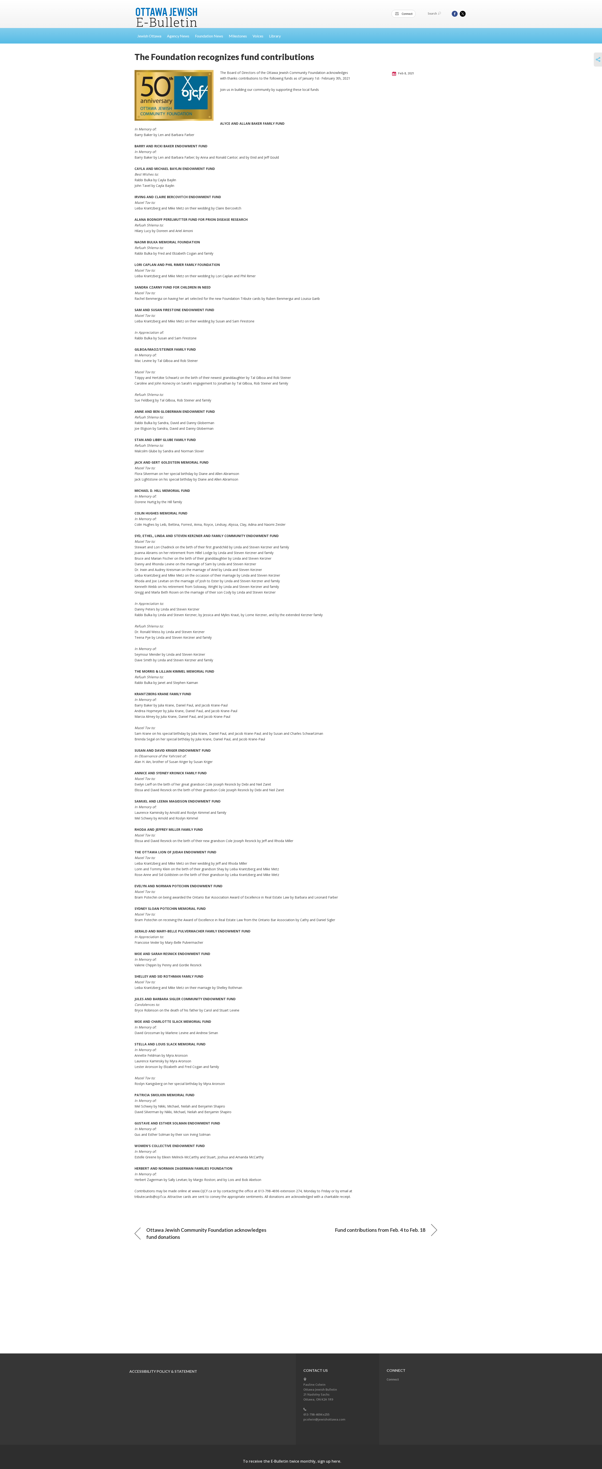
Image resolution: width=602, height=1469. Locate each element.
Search (432, 14)
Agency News (178, 36)
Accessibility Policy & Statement (163, 1371)
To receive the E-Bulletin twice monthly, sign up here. (292, 1461)
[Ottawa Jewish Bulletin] (167, 11)
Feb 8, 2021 (405, 73)
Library (275, 36)
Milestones (238, 36)
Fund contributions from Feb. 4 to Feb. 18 (380, 1230)
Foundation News (209, 36)
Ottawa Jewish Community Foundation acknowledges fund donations (206, 1233)
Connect (407, 14)
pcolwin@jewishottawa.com (324, 1419)
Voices (258, 36)
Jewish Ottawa (149, 36)
